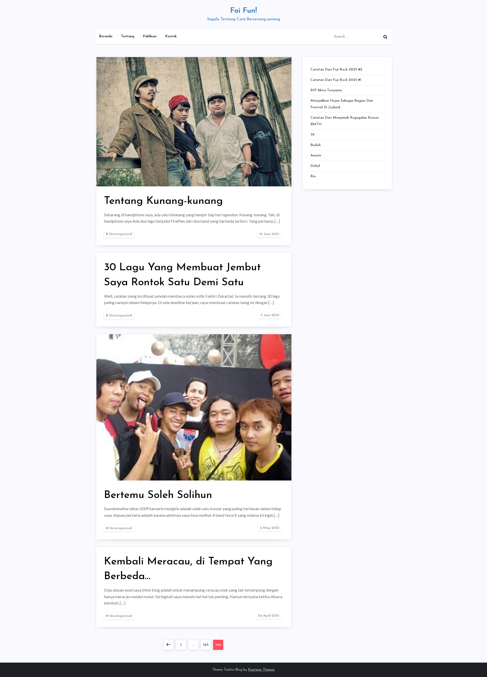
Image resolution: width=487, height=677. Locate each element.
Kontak (171, 36)
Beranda (105, 36)
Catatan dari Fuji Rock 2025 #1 (335, 80)
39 (312, 135)
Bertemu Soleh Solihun (158, 495)
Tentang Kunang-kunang (163, 201)
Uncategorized (120, 234)
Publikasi (149, 36)
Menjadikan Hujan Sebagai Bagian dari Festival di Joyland (341, 104)
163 (207, 645)
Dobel (315, 166)
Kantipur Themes (261, 670)
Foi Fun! (243, 11)
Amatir (315, 155)
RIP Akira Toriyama (326, 90)
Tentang (127, 36)
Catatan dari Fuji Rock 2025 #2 (336, 70)
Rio (313, 176)
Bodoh (315, 145)
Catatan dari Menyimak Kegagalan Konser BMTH (344, 121)
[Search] (385, 36)
